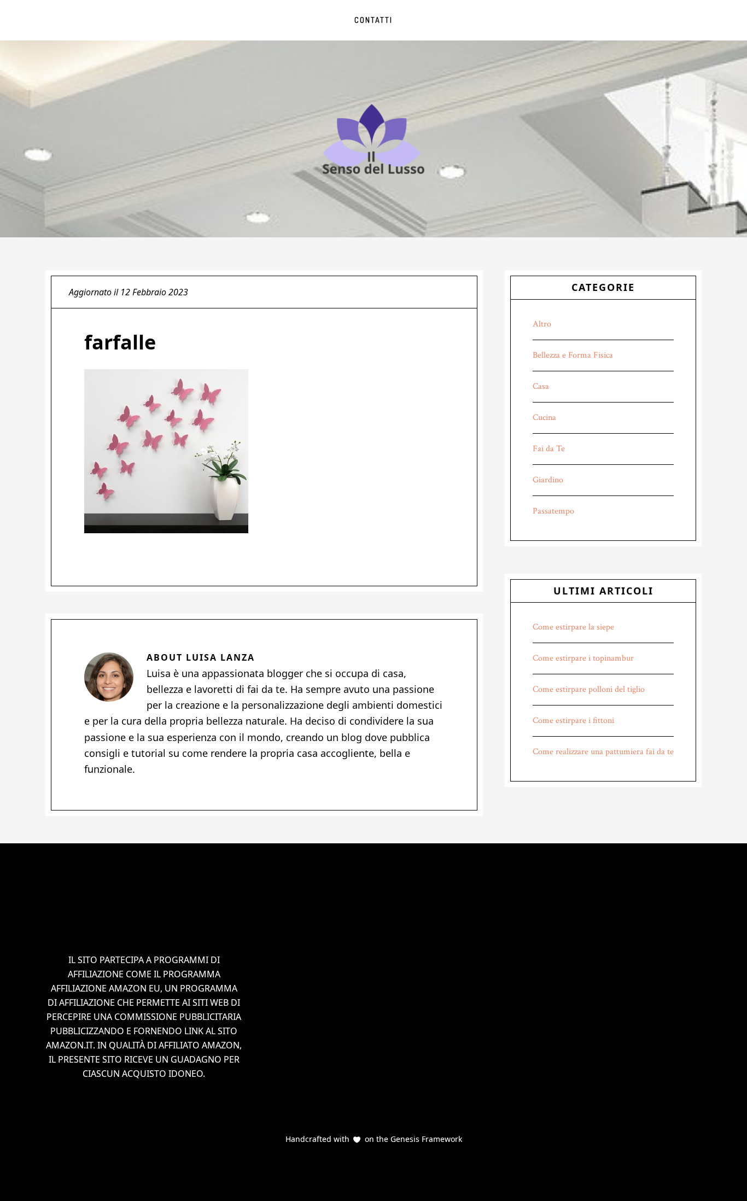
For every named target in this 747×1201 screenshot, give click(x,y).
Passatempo (553, 511)
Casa (541, 386)
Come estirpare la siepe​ (573, 627)
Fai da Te (549, 448)
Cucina (544, 417)
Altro (542, 324)
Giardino (548, 480)
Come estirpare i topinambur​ (583, 658)
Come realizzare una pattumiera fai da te (603, 751)
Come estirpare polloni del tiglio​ (589, 689)
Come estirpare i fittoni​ (573, 720)
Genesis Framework (425, 1139)
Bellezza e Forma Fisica (573, 355)
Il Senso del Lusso (373, 139)
